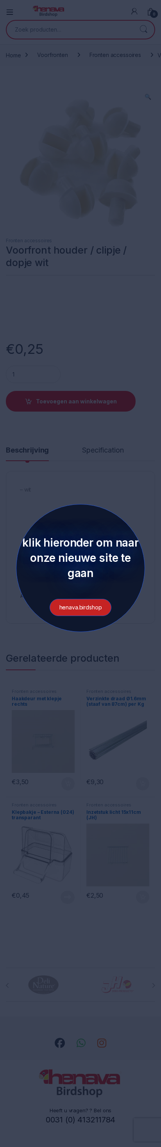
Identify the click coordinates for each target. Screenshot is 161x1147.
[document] (80, 573)
